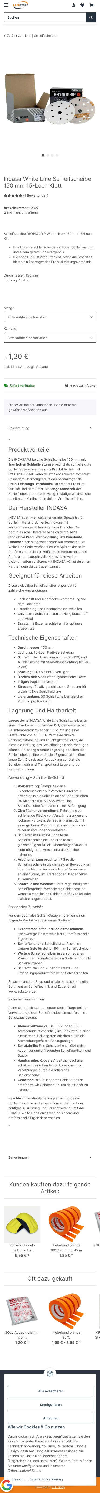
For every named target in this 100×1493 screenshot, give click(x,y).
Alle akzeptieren (51, 1391)
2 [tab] (47, 155)
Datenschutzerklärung (46, 1479)
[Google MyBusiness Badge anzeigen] (6, 1485)
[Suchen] (91, 17)
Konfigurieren (51, 1405)
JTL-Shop (58, 1487)
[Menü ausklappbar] (6, 3)
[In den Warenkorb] (7, 50)
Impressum (16, 1479)
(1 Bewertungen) (35, 195)
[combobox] (50, 317)
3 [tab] (52, 155)
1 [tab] (43, 155)
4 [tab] (57, 155)
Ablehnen (51, 1418)
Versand (42, 367)
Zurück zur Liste (18, 36)
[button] (74, 5)
